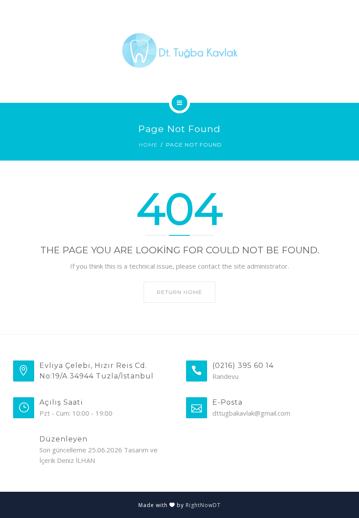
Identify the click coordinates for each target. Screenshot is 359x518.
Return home (179, 292)
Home (148, 144)
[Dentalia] (179, 50)
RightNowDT (203, 505)
